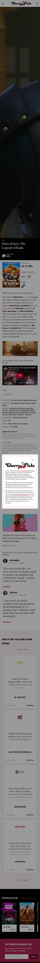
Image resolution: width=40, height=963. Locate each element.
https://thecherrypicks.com (21, 494)
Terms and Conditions (22, 470)
